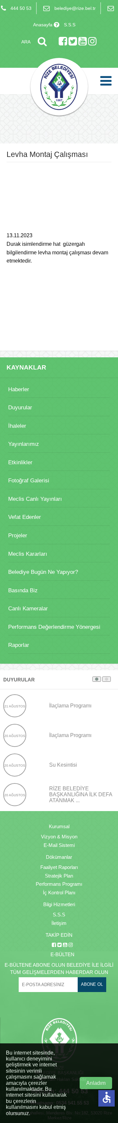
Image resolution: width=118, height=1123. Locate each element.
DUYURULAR (19, 679)
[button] (96, 679)
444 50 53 (20, 8)
